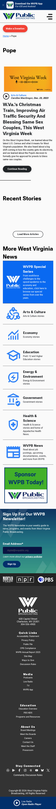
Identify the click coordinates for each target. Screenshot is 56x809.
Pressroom (28, 750)
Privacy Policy (28, 640)
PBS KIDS (28, 713)
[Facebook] (19, 770)
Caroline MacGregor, (22, 98)
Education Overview (28, 709)
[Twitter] (48, 770)
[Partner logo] (8, 580)
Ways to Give (28, 660)
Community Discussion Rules (28, 775)
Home (6, 36)
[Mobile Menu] (49, 17)
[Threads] (30, 770)
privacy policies (33, 556)
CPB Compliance (28, 648)
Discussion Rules (28, 664)
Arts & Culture (18, 95)
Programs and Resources (28, 717)
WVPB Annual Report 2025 (28, 652)
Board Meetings (28, 730)
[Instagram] (25, 770)
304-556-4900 (28, 624)
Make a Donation (15, 28)
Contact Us (28, 742)
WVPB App (28, 689)
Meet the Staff (28, 746)
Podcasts (28, 677)
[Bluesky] (42, 770)
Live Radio (28, 681)
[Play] (6, 96)
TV (28, 685)
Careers (28, 738)
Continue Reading (17, 169)
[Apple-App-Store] (7, 770)
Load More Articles (28, 234)
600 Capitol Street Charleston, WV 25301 (28, 620)
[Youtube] (36, 770)
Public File (28, 644)
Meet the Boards (28, 734)
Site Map (28, 656)
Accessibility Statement (28, 636)
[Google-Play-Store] (13, 770)
